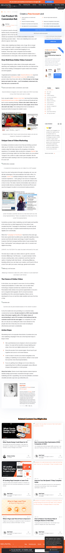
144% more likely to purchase (19, 77)
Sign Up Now (57, 74)
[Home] (1, 11)
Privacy (2, 546)
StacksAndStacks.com (27, 75)
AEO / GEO (49, 91)
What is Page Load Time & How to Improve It (16, 519)
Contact (62, 4)
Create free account (40, 30)
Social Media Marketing (51, 111)
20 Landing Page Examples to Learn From (15, 480)
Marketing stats (32, 544)
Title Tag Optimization (51, 113)
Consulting (57, 4)
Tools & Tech (49, 4)
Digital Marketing (50, 99)
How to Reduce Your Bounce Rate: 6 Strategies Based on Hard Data (46, 520)
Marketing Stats (26, 4)
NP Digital (12, 25)
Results (40, 4)
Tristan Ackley (11, 456)
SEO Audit (49, 109)
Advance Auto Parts (18, 98)
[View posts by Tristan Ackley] (4, 456)
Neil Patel (7, 24)
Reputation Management (51, 106)
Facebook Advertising (51, 100)
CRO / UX (9, 11)
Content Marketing (50, 95)
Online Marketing (50, 104)
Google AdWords (50, 102)
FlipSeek (33, 151)
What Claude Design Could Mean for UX (15, 442)
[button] (54, 549)
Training (44, 4)
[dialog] (54, 544)
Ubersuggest (8, 26)
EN (14, 6)
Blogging (48, 93)
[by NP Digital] (8, 7)
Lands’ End (10, 176)
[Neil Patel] (6, 5)
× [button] (62, 537)
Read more (55, 544)
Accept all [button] (54, 547)
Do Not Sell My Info (7, 546)
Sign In (61, 8)
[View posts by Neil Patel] (36, 456)
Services (34, 4)
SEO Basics (49, 108)
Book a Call (53, 41)
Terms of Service (14, 546)
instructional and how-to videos (10, 100)
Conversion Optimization (51, 97)
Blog (20, 4)
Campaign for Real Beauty (15, 235)
